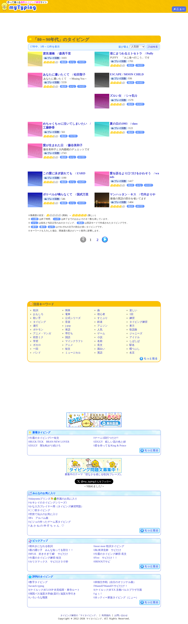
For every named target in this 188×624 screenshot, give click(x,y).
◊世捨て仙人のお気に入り (43, 514)
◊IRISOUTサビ (101, 561)
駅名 (132, 345)
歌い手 (37, 318)
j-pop (68, 325)
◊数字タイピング (38, 582)
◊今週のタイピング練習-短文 (44, 557)
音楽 (67, 322)
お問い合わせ (121, 615)
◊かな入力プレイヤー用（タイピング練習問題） (56, 506)
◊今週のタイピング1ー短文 (43, 438)
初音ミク (38, 337)
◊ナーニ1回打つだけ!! (105, 438)
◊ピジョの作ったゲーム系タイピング (49, 521)
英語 (99, 352)
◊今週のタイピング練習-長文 (109, 554)
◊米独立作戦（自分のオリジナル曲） (114, 582)
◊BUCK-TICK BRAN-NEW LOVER (48, 441)
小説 (99, 337)
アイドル (134, 337)
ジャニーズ (135, 333)
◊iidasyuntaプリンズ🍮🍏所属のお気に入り (52, 498)
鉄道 (99, 322)
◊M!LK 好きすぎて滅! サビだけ (48, 554)
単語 (67, 329)
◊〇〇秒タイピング (39, 510)
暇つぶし (134, 348)
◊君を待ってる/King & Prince (109, 445)
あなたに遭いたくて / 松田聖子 (64, 74)
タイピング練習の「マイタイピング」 (79, 615)
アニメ (69, 345)
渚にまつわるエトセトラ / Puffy (131, 53)
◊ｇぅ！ (97, 593)
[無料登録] (94, 420)
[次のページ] (105, 239)
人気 (99, 329)
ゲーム (101, 333)
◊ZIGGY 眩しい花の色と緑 (109, 441)
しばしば (134, 341)
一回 (35, 348)
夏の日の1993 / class (124, 123)
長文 (99, 345)
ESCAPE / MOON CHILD (127, 74)
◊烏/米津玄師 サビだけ (107, 550)
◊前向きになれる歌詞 (40, 546)
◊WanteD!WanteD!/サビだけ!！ (110, 586)
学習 (35, 341)
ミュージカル (73, 352)
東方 (132, 325)
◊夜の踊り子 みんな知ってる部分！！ (50, 550)
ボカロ (37, 345)
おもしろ (38, 314)
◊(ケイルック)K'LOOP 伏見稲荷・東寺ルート (54, 589)
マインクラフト (74, 341)
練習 (132, 318)
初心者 (101, 314)
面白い (101, 348)
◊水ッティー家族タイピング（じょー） (115, 597)
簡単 (67, 310)
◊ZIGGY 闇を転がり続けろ (44, 445)
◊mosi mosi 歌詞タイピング (108, 546)
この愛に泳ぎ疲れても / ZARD (64, 173)
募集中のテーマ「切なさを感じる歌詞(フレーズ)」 (94, 474)
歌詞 (35, 310)
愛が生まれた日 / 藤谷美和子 (63, 145)
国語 (67, 337)
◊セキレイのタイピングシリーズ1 (47, 502)
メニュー (179, 9)
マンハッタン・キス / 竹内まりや (132, 194)
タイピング (39, 322)
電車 (67, 314)
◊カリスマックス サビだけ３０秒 (48, 561)
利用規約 (106, 615)
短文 (67, 348)
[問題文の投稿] (94, 465)
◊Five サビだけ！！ (105, 557)
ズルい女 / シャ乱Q (123, 95)
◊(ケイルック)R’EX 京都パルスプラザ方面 (117, 589)
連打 (35, 325)
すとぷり (102, 318)
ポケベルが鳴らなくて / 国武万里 (65, 194)
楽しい (133, 310)
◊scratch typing (36, 586)
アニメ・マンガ (42, 333)
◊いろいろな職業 (38, 597)
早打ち (69, 333)
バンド (37, 352)
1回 (131, 314)
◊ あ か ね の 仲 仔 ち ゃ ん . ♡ (46, 525)
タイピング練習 (138, 322)
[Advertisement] (94, 24)
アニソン (102, 325)
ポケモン (38, 329)
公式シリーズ (73, 318)
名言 (132, 352)
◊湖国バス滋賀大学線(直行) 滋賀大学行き (52, 593)
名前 (99, 341)
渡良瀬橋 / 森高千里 (57, 53)
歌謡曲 (133, 329)
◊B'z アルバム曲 (38, 518)
